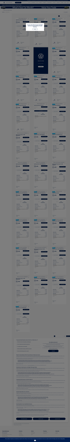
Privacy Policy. (63, 438)
